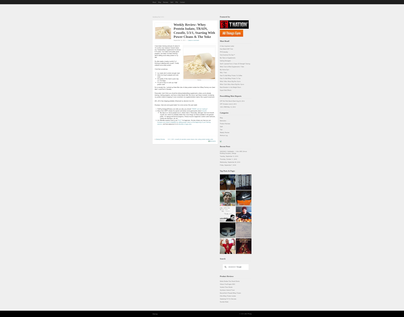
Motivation (223, 121)
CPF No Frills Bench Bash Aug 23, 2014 (232, 101)
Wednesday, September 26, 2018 (230, 162)
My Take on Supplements (227, 58)
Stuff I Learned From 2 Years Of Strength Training (235, 64)
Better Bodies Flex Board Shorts (230, 281)
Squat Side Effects (225, 90)
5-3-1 (169, 139)
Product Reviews (225, 124)
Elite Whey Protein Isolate (228, 296)
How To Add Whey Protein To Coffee (231, 75)
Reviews (165, 2)
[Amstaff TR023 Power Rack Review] (243, 182)
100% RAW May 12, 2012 (228, 107)
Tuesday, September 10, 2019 (229, 156)
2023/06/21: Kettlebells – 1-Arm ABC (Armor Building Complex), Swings (233, 152)
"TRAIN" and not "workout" (199, 109)
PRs (176, 2)
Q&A (171, 2)
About (154, 2)
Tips (221, 129)
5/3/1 (179, 120)
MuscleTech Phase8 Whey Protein (230, 293)
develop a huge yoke (185, 124)
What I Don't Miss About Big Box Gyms (232, 84)
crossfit (177, 139)
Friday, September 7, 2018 (228, 165)
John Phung (247, 314)
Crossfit (204, 111)
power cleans (190, 139)
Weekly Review (160, 139)
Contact (182, 2)
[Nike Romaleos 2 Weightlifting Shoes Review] (243, 198)
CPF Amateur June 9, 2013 (228, 104)
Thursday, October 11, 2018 (228, 159)
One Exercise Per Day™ (227, 55)
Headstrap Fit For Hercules (228, 299)
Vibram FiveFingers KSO (227, 284)
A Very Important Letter (227, 46)
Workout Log (224, 135)
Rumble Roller (224, 302)
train (196, 139)
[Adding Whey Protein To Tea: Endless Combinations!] (227, 182)
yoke (211, 139)
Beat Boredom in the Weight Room (230, 87)
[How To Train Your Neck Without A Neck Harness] (243, 214)
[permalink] (211, 141)
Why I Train (223, 72)
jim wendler (183, 139)
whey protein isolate (204, 139)
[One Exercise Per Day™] (227, 198)
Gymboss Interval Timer (227, 290)
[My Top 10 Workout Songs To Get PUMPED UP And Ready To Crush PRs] (243, 246)
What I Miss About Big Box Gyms (230, 81)
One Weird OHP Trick (226, 49)
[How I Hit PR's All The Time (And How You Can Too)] (227, 214)
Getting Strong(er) (225, 61)
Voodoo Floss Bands (226, 287)
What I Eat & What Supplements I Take (232, 67)
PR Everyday (224, 52)
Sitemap (155, 314)
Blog (159, 2)
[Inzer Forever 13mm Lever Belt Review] (227, 230)
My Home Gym (224, 70)
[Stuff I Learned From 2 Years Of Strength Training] (243, 230)
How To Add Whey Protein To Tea (230, 78)
